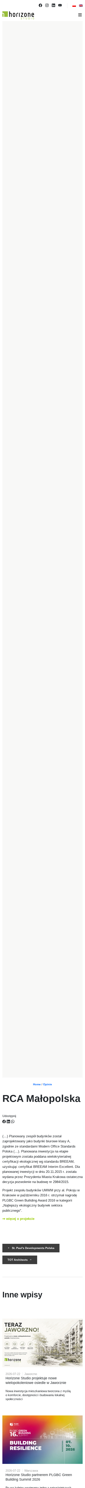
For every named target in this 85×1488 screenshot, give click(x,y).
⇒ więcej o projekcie (18, 1219)
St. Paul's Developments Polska (33, 1248)
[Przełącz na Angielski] (81, 5)
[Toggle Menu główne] (42, 15)
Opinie (47, 1084)
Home (37, 1084)
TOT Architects (18, 1259)
